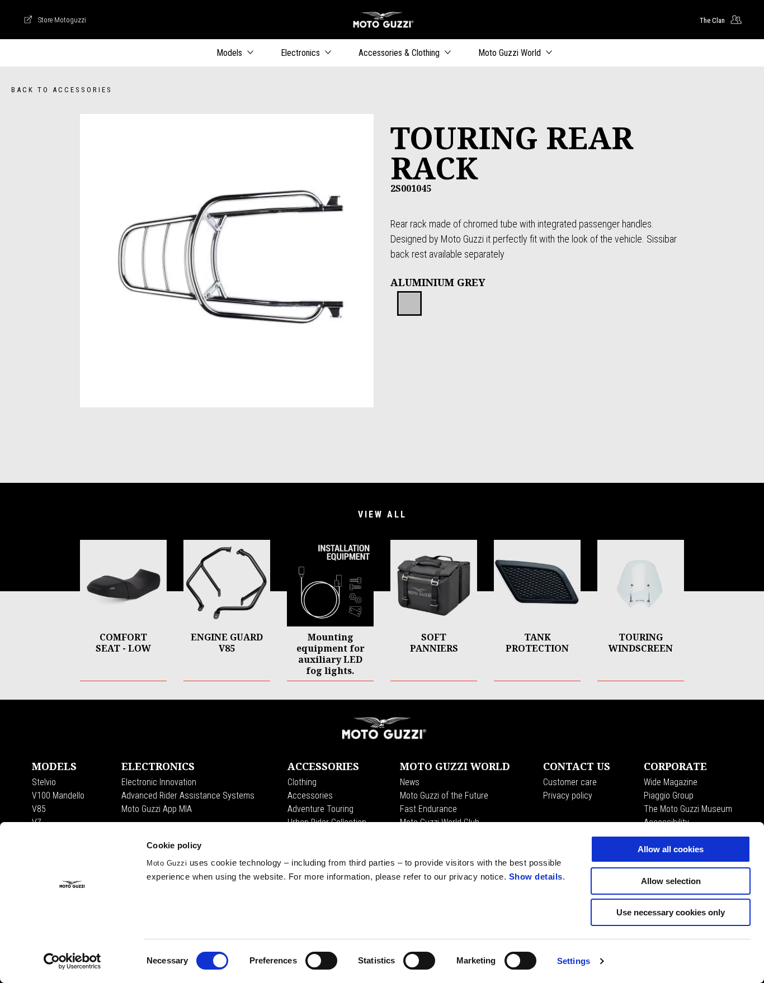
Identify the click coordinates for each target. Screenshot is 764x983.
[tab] (409, 304)
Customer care (570, 782)
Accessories (310, 795)
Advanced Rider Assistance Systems (187, 795)
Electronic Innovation (158, 782)
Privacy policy (567, 795)
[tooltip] (409, 304)
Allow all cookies (671, 849)
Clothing (302, 782)
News (409, 782)
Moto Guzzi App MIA (156, 809)
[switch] (321, 961)
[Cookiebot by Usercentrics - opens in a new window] (72, 961)
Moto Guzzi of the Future (444, 795)
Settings (573, 961)
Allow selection (671, 881)
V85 (39, 809)
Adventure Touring (320, 809)
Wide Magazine (670, 782)
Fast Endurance (428, 809)
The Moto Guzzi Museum (688, 809)
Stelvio (44, 782)
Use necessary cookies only (670, 912)
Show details (536, 876)
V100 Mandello (58, 795)
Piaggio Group (669, 795)
